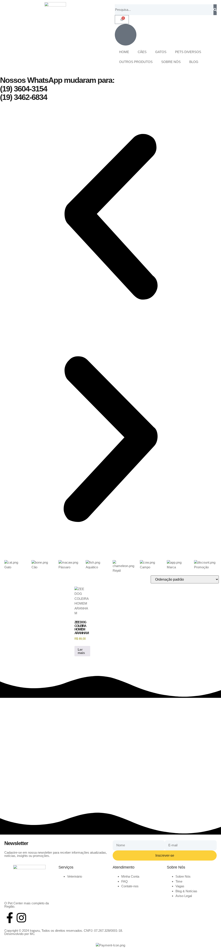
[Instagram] (21, 917)
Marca (171, 567)
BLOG (193, 62)
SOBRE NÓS (171, 62)
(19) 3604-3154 (23, 88)
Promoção (201, 567)
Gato (7, 567)
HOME (124, 52)
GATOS (160, 52)
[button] (110, 217)
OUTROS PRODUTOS (136, 62)
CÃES (142, 52)
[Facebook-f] (9, 917)
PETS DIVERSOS (188, 52)
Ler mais (81, 651)
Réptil (117, 570)
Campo (145, 567)
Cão (34, 567)
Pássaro (64, 567)
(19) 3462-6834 (23, 97)
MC (32, 934)
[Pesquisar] (215, 9)
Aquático (92, 567)
